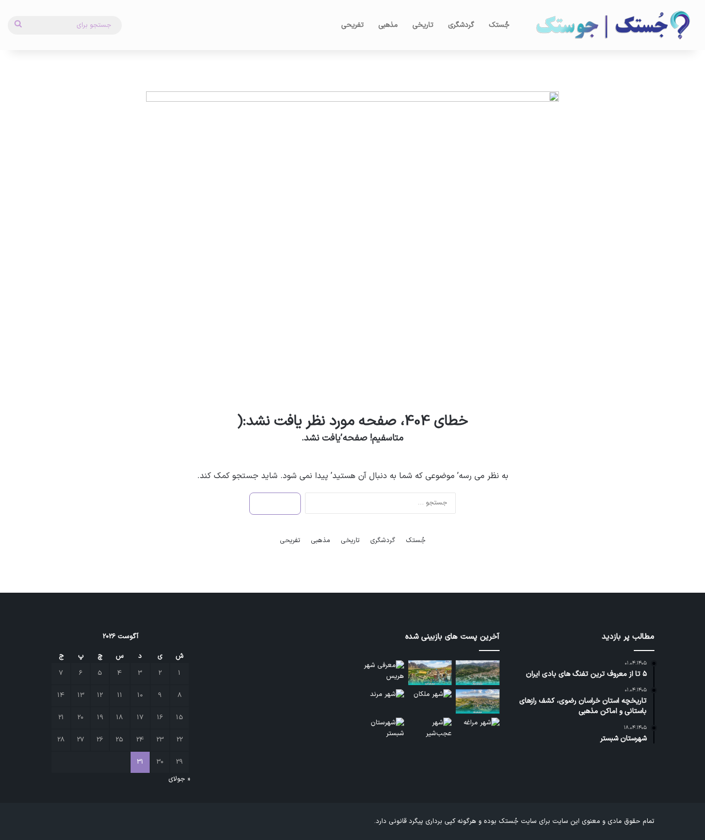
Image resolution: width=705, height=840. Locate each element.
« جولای (179, 779)
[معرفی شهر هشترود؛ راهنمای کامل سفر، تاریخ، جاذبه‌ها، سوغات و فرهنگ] (430, 672)
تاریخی (423, 25)
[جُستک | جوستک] (612, 25)
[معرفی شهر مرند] (382, 701)
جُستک (499, 25)
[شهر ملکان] (430, 701)
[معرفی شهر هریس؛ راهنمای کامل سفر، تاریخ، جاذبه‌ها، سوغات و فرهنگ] (382, 672)
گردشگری (461, 25)
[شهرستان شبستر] (382, 730)
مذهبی (388, 25)
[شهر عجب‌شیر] (430, 730)
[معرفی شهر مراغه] (478, 730)
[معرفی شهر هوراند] (478, 672)
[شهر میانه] (478, 701)
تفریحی (352, 25)
